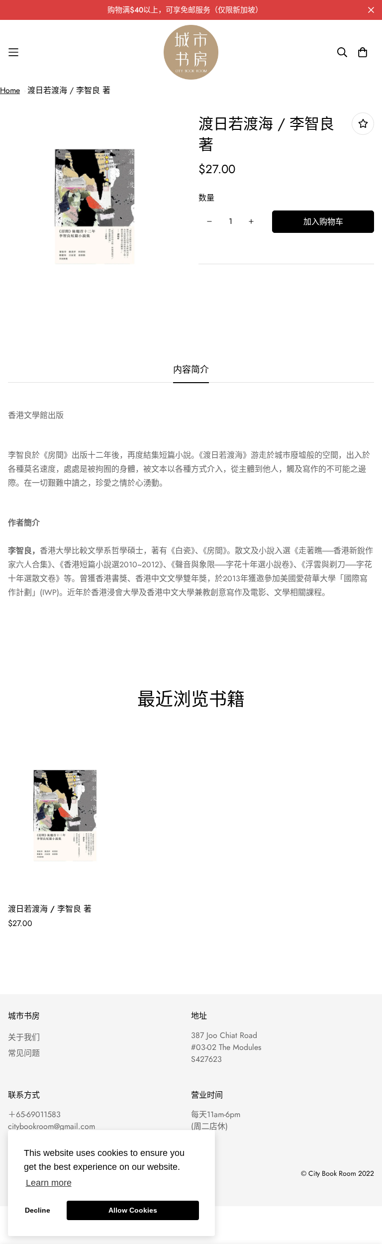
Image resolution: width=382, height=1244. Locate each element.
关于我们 (24, 1037)
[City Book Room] (191, 52)
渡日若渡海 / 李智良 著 (68, 90)
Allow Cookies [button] (132, 1210)
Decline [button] (37, 1210)
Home (10, 90)
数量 (206, 198)
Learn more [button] (49, 1183)
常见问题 (24, 1053)
